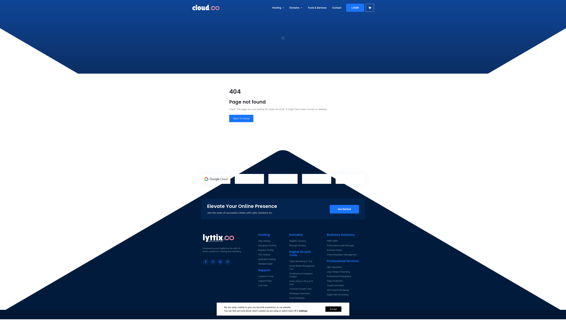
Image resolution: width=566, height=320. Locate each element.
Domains (294, 7)
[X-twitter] (213, 262)
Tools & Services (317, 7)
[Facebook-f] (206, 262)
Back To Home (241, 118)
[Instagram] (228, 262)
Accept (333, 309)
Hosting (276, 7)
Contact (336, 7)
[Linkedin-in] (220, 262)
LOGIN (355, 7)
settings (303, 311)
